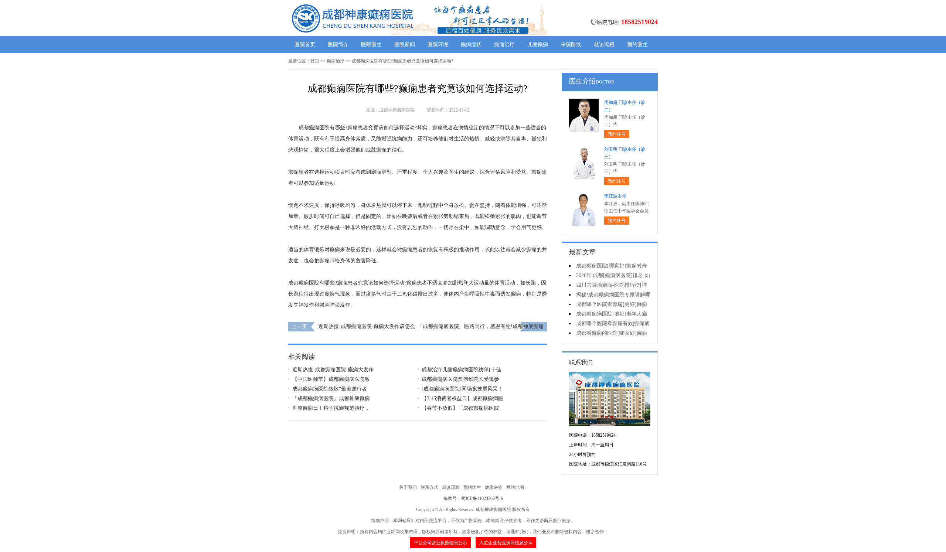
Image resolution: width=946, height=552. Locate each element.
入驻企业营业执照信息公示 (505, 542)
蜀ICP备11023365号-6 (482, 498)
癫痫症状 (471, 44)
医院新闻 (404, 44)
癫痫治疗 (504, 44)
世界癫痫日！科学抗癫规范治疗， (331, 408)
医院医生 (371, 44)
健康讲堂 (494, 487)
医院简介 (338, 44)
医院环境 (438, 44)
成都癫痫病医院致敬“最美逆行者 (329, 389)
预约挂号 (617, 134)
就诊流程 (604, 44)
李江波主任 (615, 196)
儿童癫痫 (537, 44)
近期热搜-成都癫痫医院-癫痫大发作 (333, 369)
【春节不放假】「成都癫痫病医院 (460, 408)
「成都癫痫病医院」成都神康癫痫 (331, 398)
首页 (314, 61)
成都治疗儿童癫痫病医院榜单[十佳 (461, 369)
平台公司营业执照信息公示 (440, 542)
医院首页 (305, 44)
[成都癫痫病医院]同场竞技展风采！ (462, 389)
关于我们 (408, 487)
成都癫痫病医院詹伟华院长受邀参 (460, 379)
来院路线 (571, 44)
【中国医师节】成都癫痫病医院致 (331, 379)
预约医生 (637, 44)
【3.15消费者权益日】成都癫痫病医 (462, 398)
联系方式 (429, 487)
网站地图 (515, 487)
